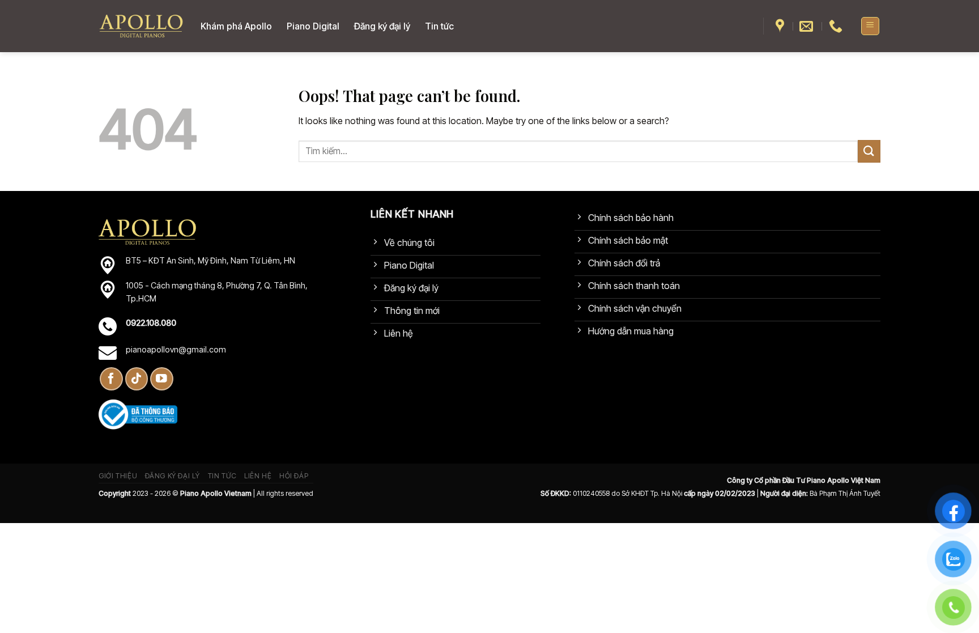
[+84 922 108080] (837, 26)
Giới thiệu (118, 475)
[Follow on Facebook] (111, 378)
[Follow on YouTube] (161, 378)
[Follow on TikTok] (136, 378)
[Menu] (870, 26)
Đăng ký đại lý (382, 26)
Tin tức (439, 26)
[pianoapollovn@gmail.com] (807, 26)
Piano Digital (313, 26)
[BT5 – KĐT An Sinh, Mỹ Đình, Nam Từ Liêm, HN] (781, 26)
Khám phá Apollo (236, 26)
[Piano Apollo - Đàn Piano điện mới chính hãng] (141, 26)
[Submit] (869, 151)
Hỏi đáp (293, 475)
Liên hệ (257, 475)
